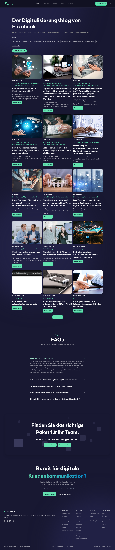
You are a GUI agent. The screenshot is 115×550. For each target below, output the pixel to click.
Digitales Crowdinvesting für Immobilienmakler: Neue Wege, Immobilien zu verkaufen (57, 203)
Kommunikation (66, 513)
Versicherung (79, 513)
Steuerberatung (80, 519)
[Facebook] (7, 521)
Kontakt (104, 524)
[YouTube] (4, 521)
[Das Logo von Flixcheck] (9, 3)
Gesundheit (79, 533)
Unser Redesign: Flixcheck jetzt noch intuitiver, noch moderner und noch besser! (26, 203)
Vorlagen (30, 85)
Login (109, 3)
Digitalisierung (17, 83)
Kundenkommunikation (30, 83)
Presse (103, 527)
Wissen (62, 3)
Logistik (78, 522)
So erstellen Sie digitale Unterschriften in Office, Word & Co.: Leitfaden (57, 304)
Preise (55, 3)
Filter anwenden (19, 51)
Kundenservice (64, 85)
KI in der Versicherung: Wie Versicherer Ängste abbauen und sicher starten (25, 150)
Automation (65, 524)
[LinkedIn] (10, 521)
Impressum (97, 546)
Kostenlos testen (101, 3)
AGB (110, 546)
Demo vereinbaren (64, 494)
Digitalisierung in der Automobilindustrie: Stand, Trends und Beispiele (85, 255)
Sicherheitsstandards (67, 530)
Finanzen (78, 516)
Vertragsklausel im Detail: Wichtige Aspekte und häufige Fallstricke (87, 304)
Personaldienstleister (81, 538)
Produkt (37, 3)
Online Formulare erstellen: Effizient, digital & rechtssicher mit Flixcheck (57, 150)
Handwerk (78, 530)
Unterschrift (16, 85)
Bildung (78, 536)
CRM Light (64, 516)
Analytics (64, 519)
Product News (35, 197)
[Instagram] (13, 521)
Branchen (46, 3)
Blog (91, 516)
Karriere (104, 522)
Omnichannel (65, 522)
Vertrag (24, 85)
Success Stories (94, 513)
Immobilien (79, 524)
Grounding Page (106, 519)
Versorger (78, 527)
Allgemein (56, 83)
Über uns (70, 3)
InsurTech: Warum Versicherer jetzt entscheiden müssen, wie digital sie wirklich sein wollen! (87, 203)
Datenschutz (104, 546)
